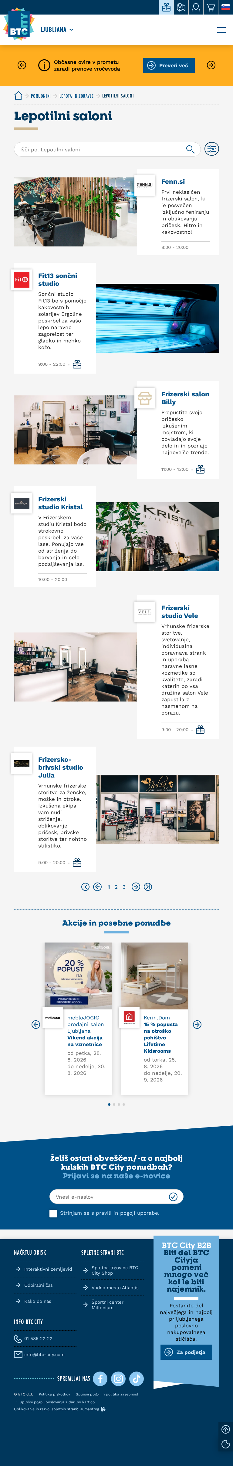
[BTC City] (18, 96)
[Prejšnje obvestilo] (22, 65)
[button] (36, 1025)
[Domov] (19, 24)
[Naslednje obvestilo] (211, 65)
